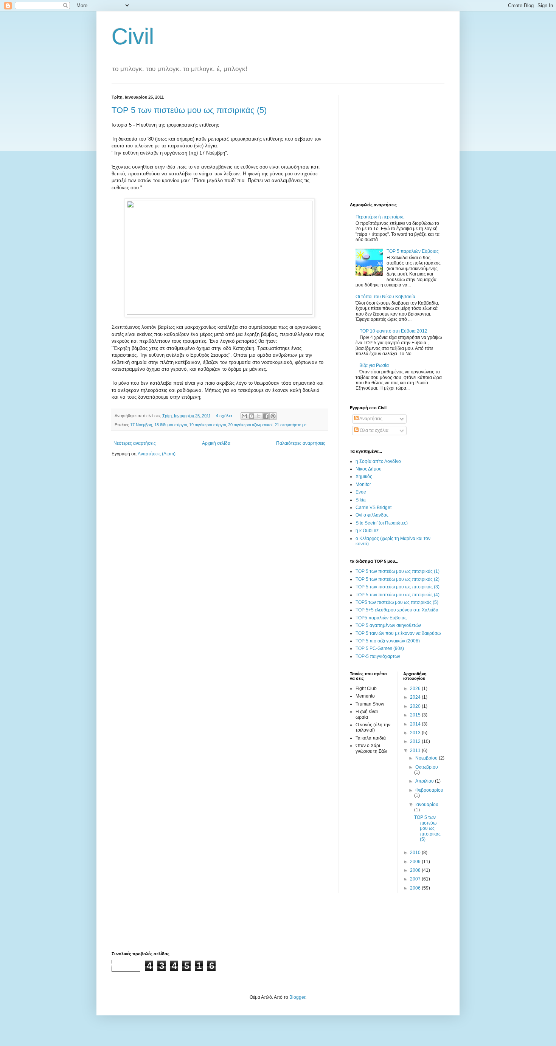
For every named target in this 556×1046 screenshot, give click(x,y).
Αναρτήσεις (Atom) (156, 453)
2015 (416, 715)
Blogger (297, 997)
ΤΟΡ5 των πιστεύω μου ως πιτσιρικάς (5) (397, 602)
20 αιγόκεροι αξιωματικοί (250, 424)
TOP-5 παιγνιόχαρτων (378, 656)
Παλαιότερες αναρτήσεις (300, 443)
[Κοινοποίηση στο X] (258, 416)
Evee (361, 492)
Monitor (363, 484)
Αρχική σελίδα (216, 443)
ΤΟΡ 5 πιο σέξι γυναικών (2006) (388, 641)
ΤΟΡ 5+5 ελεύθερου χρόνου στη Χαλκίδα (397, 610)
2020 (416, 706)
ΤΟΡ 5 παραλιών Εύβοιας (413, 251)
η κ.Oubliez (367, 530)
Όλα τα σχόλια (373, 430)
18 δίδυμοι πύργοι (170, 424)
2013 (416, 732)
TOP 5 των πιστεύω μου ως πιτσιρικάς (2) (398, 579)
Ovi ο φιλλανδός (372, 515)
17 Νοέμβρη (141, 424)
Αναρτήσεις (370, 418)
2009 (416, 861)
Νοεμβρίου (427, 758)
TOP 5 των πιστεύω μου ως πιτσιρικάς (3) (398, 587)
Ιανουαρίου (426, 804)
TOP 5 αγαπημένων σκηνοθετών (388, 625)
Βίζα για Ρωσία (374, 365)
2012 (416, 741)
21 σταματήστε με (290, 424)
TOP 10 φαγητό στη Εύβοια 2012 (393, 331)
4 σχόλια (224, 415)
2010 (416, 852)
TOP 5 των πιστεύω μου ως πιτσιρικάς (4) (398, 594)
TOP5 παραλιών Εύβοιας (381, 617)
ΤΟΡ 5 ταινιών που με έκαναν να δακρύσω (398, 633)
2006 (416, 888)
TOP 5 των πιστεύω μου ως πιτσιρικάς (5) (189, 110)
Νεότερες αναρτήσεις (134, 443)
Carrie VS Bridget (373, 507)
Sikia (361, 500)
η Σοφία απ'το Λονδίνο (378, 461)
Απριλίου (425, 781)
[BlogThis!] (251, 416)
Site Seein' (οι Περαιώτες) (382, 523)
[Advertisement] (397, 142)
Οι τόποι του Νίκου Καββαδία (385, 296)
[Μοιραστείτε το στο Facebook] (266, 416)
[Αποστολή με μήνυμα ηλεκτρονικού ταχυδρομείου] (244, 416)
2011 (416, 750)
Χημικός (364, 476)
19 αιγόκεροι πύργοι (207, 424)
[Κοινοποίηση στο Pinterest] (273, 416)
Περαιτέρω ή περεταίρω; (380, 217)
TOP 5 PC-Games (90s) (380, 648)
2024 (416, 697)
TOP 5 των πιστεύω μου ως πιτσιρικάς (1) (398, 571)
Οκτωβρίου (426, 767)
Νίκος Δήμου (369, 469)
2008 (416, 870)
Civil (133, 36)
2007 (416, 879)
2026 (416, 688)
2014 (416, 724)
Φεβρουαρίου (429, 790)
